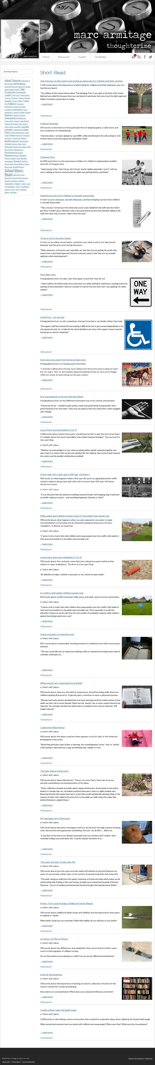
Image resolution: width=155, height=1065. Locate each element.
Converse (15, 95)
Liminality (9, 129)
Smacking (8, 178)
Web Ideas (149, 1058)
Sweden (21, 181)
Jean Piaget (24, 121)
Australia (8, 87)
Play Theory (9, 150)
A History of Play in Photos (54, 938)
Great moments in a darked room (57, 634)
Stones (25, 178)
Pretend (23, 155)
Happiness (9, 112)
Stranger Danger (11, 181)
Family (26, 101)
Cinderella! (100, 57)
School (9, 170)
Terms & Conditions (28, 1062)
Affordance (19, 83)
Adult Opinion (13, 80)
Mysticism (16, 138)
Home (45, 57)
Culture (21, 98)
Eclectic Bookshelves (51, 974)
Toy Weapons (10, 187)
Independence (11, 118)
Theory (17, 183)
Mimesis (26, 135)
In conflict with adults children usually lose (62, 592)
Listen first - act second (52, 317)
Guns (25, 110)
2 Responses (46, 115)
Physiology (22, 147)
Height (28, 112)
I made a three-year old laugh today (58, 1010)
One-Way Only (48, 274)
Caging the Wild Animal (52, 727)
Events (82, 57)
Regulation (9, 161)
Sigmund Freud (19, 175)
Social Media (17, 178)
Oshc (24, 144)
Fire (6, 104)
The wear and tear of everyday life (57, 862)
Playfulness (18, 150)
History (9, 115)
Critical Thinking (11, 98)
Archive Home (10, 71)
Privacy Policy (16, 1062)
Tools (23, 184)
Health (22, 112)
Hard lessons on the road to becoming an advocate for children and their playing (81, 80)
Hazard (16, 112)
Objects (8, 144)
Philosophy (9, 147)
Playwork (9, 155)
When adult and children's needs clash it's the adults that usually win (74, 515)
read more (47, 104)
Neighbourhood (12, 141)
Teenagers (9, 184)
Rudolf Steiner (18, 167)
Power (16, 155)
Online (14, 144)
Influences (22, 118)
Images (22, 115)
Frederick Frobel (19, 107)
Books (28, 87)
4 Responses (46, 810)
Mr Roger (8, 138)
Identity (16, 115)
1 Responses (46, 422)
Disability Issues (11, 101)
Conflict (8, 95)
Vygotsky (23, 189)
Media (12, 135)
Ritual (16, 164)
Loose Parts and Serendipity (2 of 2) (58, 429)
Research (18, 161)
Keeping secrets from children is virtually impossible (67, 195)
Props (7, 158)
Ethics (20, 101)
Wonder (13, 192)
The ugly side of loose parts (54, 770)
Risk (12, 164)
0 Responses (46, 149)
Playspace (19, 152)
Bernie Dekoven (18, 87)
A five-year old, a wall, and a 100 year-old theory (65, 474)
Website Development (136, 1058)
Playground (10, 152)
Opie (20, 144)
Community (21, 92)
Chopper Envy (47, 157)
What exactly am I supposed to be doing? (61, 683)
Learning (25, 126)
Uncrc (13, 189)
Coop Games (25, 95)
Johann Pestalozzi (11, 124)
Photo (15, 147)
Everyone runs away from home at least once (63, 359)
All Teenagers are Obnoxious (55, 818)
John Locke (9, 127)
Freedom (8, 109)
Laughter (17, 127)
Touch (28, 184)
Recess (24, 158)
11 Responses (46, 1038)
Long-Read (17, 130)
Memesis (19, 135)
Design (27, 98)
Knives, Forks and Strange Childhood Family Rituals (66, 903)
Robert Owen (24, 164)
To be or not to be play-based (55, 238)
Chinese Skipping (49, 123)
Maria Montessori (18, 133)
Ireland (17, 121)
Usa (17, 189)
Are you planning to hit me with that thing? (62, 396)
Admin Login (6, 1062)
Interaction (9, 121)
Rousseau (8, 167)
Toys (18, 186)
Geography (18, 109)
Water (7, 192)
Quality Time (15, 158)
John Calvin (23, 124)
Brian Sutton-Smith (12, 89)
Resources (64, 57)
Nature (23, 138)
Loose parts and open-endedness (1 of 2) (61, 557)
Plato (29, 147)
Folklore (12, 103)
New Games (23, 141)
